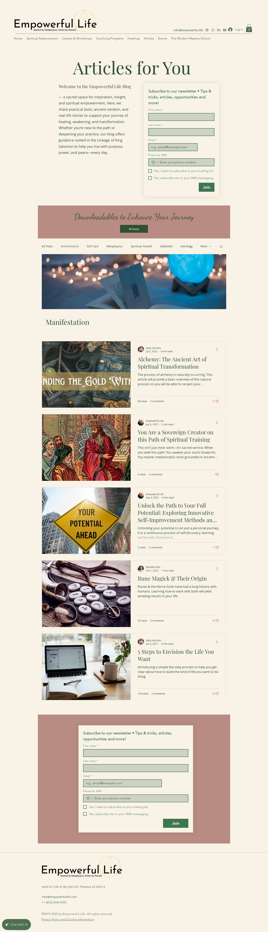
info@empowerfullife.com (59, 897)
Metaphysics (114, 246)
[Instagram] (213, 30)
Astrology (186, 246)
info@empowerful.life (188, 30)
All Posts (47, 246)
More (204, 246)
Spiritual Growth (141, 246)
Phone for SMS (157, 155)
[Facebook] (207, 30)
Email (152, 140)
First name (155, 109)
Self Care (92, 246)
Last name (155, 125)
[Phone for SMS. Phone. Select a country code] (155, 162)
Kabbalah (166, 246)
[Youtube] (225, 30)
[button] (249, 28)
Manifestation (70, 246)
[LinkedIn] (219, 30)
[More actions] (218, 349)
